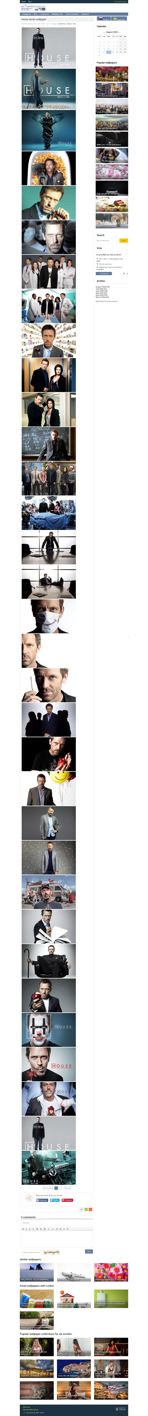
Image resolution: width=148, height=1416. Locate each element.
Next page (67, 1188)
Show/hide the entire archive (107, 301)
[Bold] (23, 1229)
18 (104, 49)
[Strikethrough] (33, 1229)
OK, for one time (105, 264)
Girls (35, 14)
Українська (121, 19)
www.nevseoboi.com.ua (30, 1409)
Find (123, 240)
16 (125, 46)
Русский (106, 19)
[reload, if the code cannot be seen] (51, 1255)
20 (113, 49)
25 (104, 52)
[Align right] (44, 1229)
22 (120, 49)
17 (99, 49)
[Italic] (26, 1229)
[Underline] (30, 1229)
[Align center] (41, 1229)
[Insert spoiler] (67, 1229)
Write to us (26, 1407)
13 (113, 46)
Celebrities (62, 24)
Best (30, 2)
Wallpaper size (57, 14)
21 (117, 49)
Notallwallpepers (36, 9)
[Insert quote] (60, 1229)
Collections (45, 14)
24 (99, 52)
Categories (27, 14)
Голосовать (104, 273)
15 (120, 46)
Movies (69, 24)
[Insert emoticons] (48, 1229)
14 (117, 46)
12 (109, 46)
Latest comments (72, 14)
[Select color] (53, 1229)
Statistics (85, 14)
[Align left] (37, 1229)
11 (104, 46)
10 (99, 46)
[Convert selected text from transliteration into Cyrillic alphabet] (64, 1229)
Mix (74, 24)
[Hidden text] (57, 1229)
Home (23, 2)
